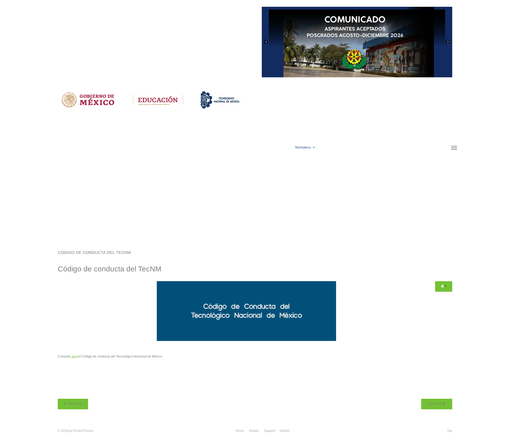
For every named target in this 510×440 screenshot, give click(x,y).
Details (254, 430)
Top (449, 430)
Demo (240, 430)
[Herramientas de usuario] (443, 286)
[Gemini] (220, 99)
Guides (285, 430)
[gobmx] (88, 99)
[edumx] (159, 99)
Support (269, 430)
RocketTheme (83, 430)
